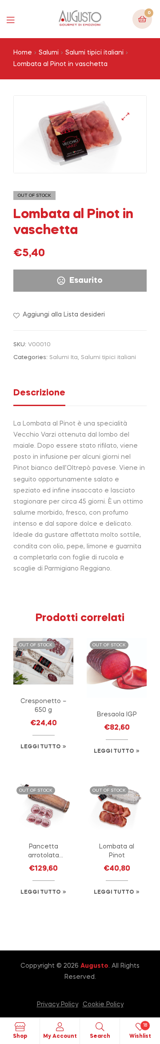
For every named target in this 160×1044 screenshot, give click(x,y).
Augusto (94, 966)
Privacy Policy (57, 1004)
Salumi (49, 53)
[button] (126, 116)
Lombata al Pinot (116, 851)
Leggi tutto (40, 747)
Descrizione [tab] (39, 393)
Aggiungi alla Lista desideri (64, 315)
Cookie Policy (103, 1004)
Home (22, 53)
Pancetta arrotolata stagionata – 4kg (43, 852)
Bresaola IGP (117, 715)
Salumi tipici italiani (94, 53)
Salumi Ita (63, 357)
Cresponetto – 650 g (43, 705)
